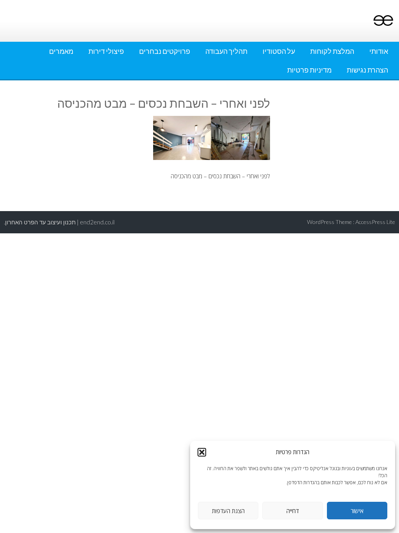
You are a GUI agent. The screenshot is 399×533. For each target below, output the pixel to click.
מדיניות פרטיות (309, 70)
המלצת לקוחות (332, 51)
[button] (202, 452)
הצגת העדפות (228, 511)
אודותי (378, 51)
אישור (357, 511)
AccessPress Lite (375, 222)
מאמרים (61, 51)
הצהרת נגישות (367, 70)
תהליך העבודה (226, 51)
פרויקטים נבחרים (164, 51)
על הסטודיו (279, 51)
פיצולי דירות (106, 51)
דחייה (292, 511)
